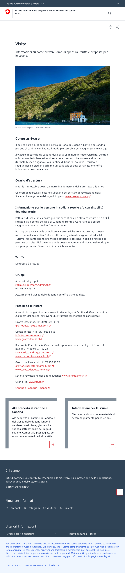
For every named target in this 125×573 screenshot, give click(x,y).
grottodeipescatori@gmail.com (33, 366)
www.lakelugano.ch (76, 196)
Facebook (15, 508)
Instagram (34, 508)
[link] (32, 425)
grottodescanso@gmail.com (31, 325)
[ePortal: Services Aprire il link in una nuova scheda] (111, 3)
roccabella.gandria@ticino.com (33, 352)
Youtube (51, 508)
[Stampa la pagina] (110, 27)
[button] (119, 492)
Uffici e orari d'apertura (20, 533)
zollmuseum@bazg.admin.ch (32, 284)
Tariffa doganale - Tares (82, 533)
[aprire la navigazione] (117, 13)
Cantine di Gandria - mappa (31, 388)
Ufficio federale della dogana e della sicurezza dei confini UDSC (46, 12)
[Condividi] (117, 27)
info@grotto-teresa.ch (28, 335)
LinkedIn (68, 508)
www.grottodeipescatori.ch (31, 369)
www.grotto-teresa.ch (28, 339)
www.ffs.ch (35, 381)
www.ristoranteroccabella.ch (32, 356)
